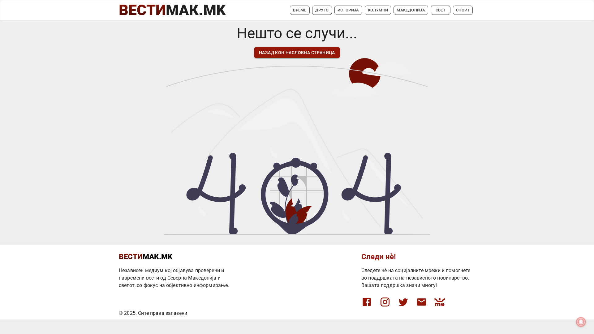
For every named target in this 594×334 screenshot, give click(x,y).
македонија (411, 10)
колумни (378, 10)
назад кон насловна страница (297, 52)
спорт (463, 10)
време (299, 10)
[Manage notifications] (581, 322)
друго (322, 10)
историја (348, 10)
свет (441, 10)
